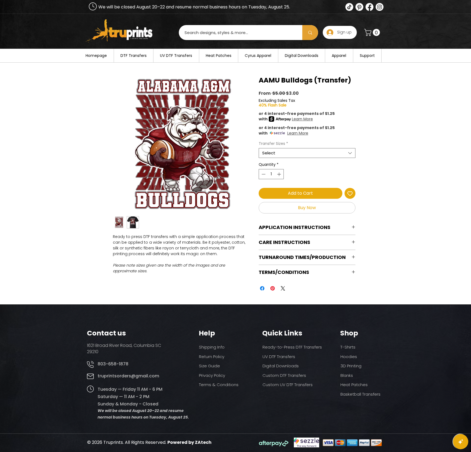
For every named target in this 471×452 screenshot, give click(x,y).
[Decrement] (262, 174)
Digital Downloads (280, 366)
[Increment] (279, 174)
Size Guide (209, 366)
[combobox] (307, 153)
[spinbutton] (271, 174)
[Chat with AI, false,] (460, 441)
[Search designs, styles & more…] (310, 32)
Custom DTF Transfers (284, 375)
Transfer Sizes (273, 143)
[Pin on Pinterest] (272, 288)
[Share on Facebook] (262, 288)
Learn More (302, 119)
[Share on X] (283, 288)
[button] (373, 32)
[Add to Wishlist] (350, 193)
